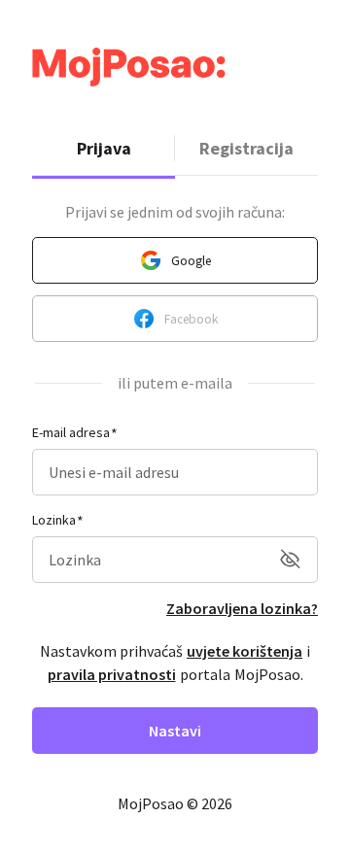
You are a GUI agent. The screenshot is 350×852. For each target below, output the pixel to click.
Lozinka (54, 519)
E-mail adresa (71, 432)
